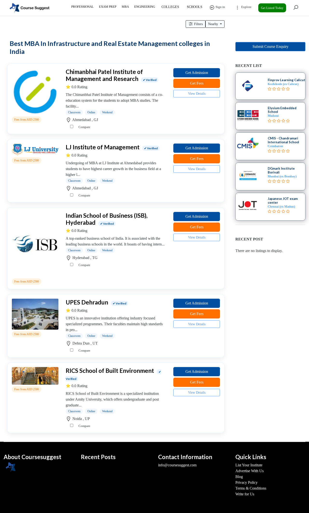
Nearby (213, 24)
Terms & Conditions (250, 488)
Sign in (220, 7)
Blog (239, 477)
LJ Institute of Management (103, 147)
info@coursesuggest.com (177, 465)
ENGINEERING (144, 6)
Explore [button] (246, 7)
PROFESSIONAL (82, 6)
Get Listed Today (272, 8)
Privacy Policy (246, 482)
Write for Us (244, 494)
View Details (196, 93)
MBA (125, 6)
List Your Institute (248, 465)
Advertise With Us (249, 471)
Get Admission (196, 73)
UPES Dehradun (87, 302)
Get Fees (197, 83)
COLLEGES (170, 7)
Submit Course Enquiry (270, 46)
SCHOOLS (194, 7)
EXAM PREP (107, 6)
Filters (198, 24)
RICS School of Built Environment (110, 370)
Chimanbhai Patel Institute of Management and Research (104, 75)
